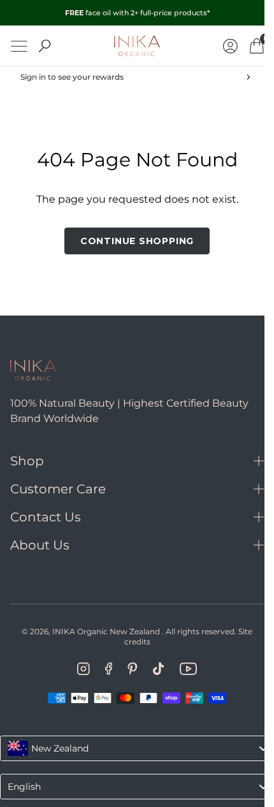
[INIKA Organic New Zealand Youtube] (183, 668)
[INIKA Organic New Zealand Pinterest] (128, 668)
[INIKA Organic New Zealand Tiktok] (153, 668)
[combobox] (132, 748)
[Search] (44, 46)
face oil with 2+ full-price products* (137, 12)
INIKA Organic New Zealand (101, 631)
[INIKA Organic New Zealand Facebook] (103, 668)
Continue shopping (132, 241)
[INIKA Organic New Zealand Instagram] (78, 668)
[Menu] (19, 46)
